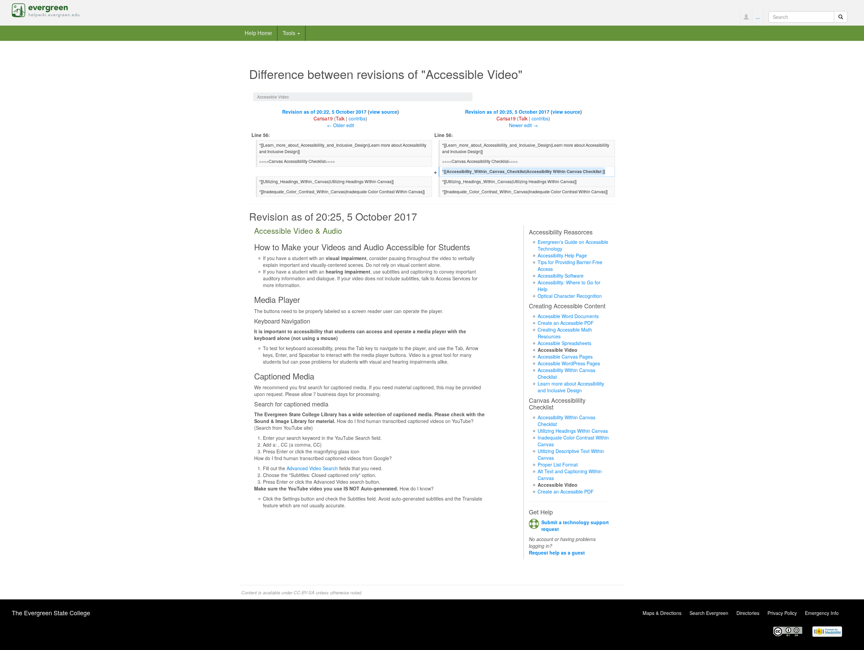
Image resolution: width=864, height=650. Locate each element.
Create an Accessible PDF (566, 322)
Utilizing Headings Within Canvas (573, 430)
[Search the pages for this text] (840, 17)
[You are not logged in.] (746, 16)
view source (383, 111)
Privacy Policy (782, 613)
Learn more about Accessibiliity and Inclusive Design (571, 387)
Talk (340, 118)
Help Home (258, 33)
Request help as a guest (557, 552)
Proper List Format (558, 464)
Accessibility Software (561, 275)
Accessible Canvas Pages (565, 356)
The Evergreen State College (51, 612)
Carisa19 (323, 118)
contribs (357, 118)
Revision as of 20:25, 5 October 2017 (507, 111)
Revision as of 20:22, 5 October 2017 (324, 111)
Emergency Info (822, 613)
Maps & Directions (662, 613)
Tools (289, 33)
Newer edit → (523, 125)
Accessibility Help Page (562, 255)
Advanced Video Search (312, 468)
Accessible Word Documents (568, 316)
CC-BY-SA (304, 592)
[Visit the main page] (45, 9)
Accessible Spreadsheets (564, 343)
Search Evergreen (709, 613)
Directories (747, 613)
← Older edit (340, 125)
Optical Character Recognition (570, 295)
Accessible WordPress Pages (569, 363)
